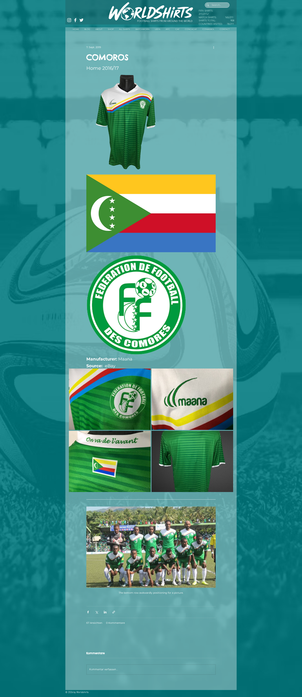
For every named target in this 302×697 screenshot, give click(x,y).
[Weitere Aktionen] (213, 47)
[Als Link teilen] (113, 612)
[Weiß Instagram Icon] (69, 20)
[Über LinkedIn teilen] (105, 612)
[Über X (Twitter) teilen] (96, 612)
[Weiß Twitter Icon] (81, 20)
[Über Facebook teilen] (88, 612)
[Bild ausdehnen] (160, 76)
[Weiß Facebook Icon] (75, 20)
